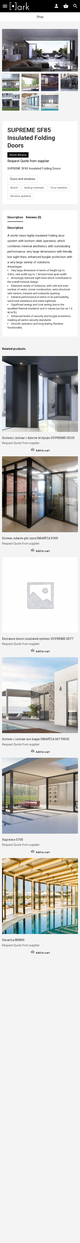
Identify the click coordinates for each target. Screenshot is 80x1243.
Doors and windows (22, 179)
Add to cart (43, 450)
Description (15, 217)
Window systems (20, 196)
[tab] (16, 218)
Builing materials (34, 187)
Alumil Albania (17, 154)
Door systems (59, 187)
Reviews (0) (33, 217)
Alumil (14, 187)
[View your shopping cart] (66, 6)
